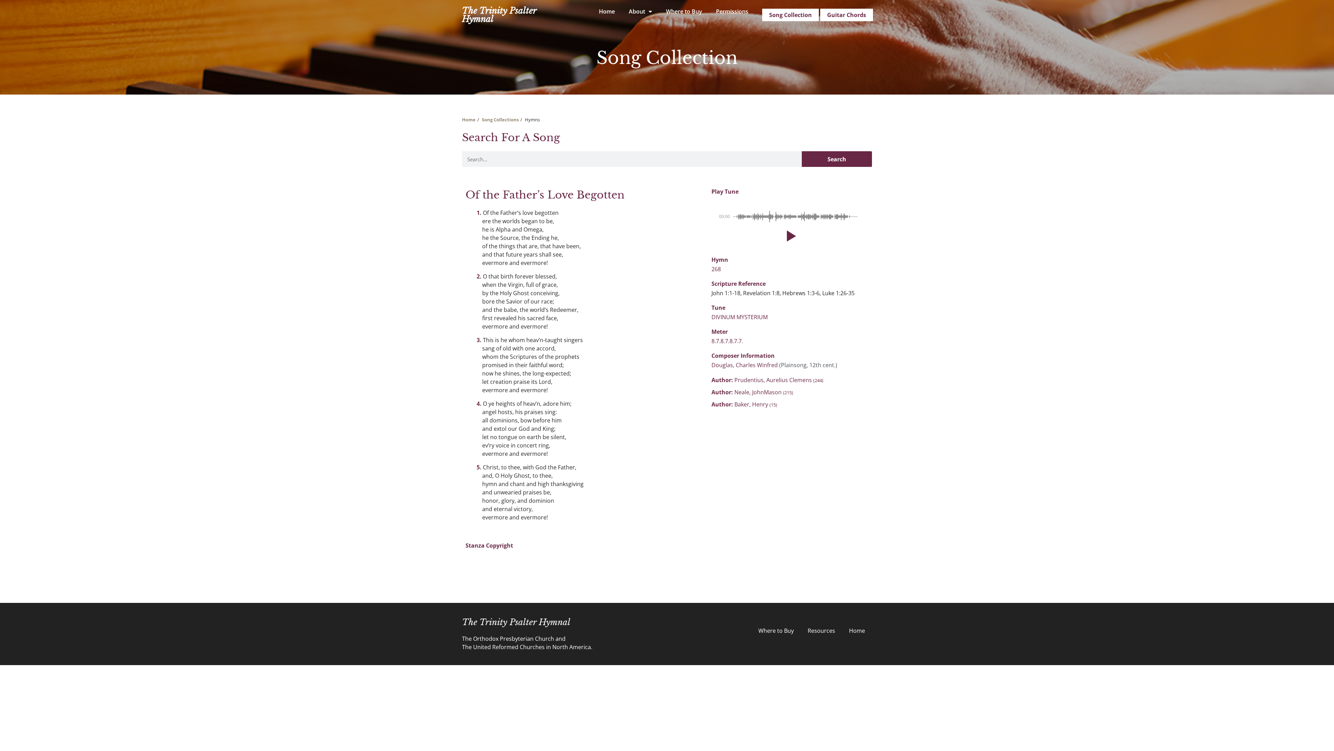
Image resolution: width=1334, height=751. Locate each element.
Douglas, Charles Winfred (745, 365)
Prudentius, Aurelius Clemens (778, 380)
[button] (790, 236)
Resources (821, 631)
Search (836, 159)
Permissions (732, 11)
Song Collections (500, 119)
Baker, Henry (755, 404)
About (637, 11)
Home (607, 11)
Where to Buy (684, 11)
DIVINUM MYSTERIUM (739, 317)
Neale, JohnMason (763, 392)
